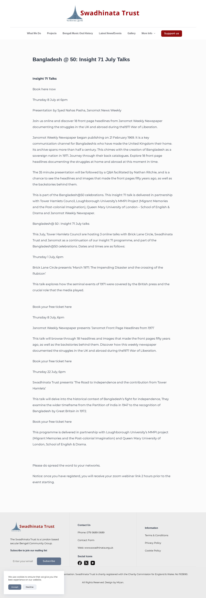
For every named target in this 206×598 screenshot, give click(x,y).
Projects (52, 33)
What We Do (34, 33)
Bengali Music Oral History (78, 33)
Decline (29, 587)
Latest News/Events (110, 33)
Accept (14, 587)
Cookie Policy (153, 550)
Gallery (132, 33)
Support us (171, 33)
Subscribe (49, 561)
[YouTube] (93, 563)
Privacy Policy (153, 542)
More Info (147, 33)
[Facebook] (80, 563)
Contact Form (86, 540)
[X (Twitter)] (86, 563)
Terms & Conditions (156, 535)
